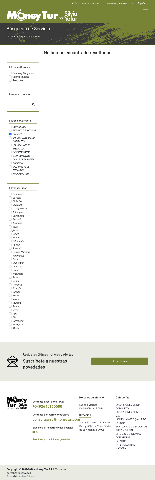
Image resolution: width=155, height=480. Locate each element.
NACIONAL (122, 448)
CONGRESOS (123, 437)
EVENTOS (121, 441)
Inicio (10, 36)
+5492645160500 (47, 406)
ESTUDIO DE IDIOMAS (128, 433)
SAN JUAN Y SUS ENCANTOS (131, 426)
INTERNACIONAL (125, 444)
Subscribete (119, 361)
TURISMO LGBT (124, 430)
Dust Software (28, 476)
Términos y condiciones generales (52, 439)
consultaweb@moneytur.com (56, 419)
